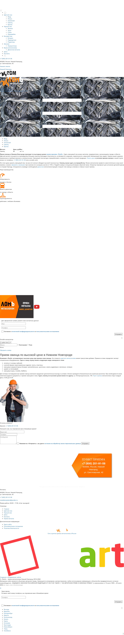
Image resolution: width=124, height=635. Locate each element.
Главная (6, 509)
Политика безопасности (11, 528)
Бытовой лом (8, 36)
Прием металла (9, 518)
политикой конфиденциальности (23, 331)
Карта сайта (8, 524)
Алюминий (11, 21)
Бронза (10, 24)
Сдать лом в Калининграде (14, 585)
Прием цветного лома (21, 91)
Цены (5, 52)
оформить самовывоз (18, 165)
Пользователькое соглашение (13, 526)
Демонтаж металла (14, 50)
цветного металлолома (68, 358)
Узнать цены (91, 158)
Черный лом (8, 26)
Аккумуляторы (12, 46)
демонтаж (40, 167)
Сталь (10, 32)
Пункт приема (97, 376)
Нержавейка (12, 34)
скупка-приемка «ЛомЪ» (54, 154)
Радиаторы (11, 42)
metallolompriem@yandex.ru (9, 500)
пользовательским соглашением (47, 331)
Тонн (30, 345)
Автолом (6, 44)
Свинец (10, 23)
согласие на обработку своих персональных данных (62, 443)
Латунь (10, 19)
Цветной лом (8, 15)
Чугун (9, 30)
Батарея (10, 38)
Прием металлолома (6, 91)
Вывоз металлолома (10, 48)
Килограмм (23, 345)
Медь (9, 17)
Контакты (7, 53)
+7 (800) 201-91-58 (6, 59)
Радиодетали (12, 40)
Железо (10, 28)
